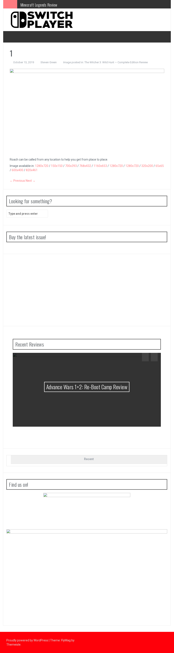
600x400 (17, 170)
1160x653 (100, 166)
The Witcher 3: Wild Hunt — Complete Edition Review (116, 62)
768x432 (85, 166)
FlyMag (66, 640)
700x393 (71, 166)
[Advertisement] (86, 290)
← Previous (17, 180)
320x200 (147, 166)
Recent (89, 459)
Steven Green (49, 62)
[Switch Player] (41, 19)
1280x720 (41, 166)
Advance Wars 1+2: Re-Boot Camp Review (87, 387)
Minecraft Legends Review (38, 4)
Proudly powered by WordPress (27, 640)
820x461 (32, 170)
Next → (30, 180)
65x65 (160, 166)
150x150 (57, 166)
